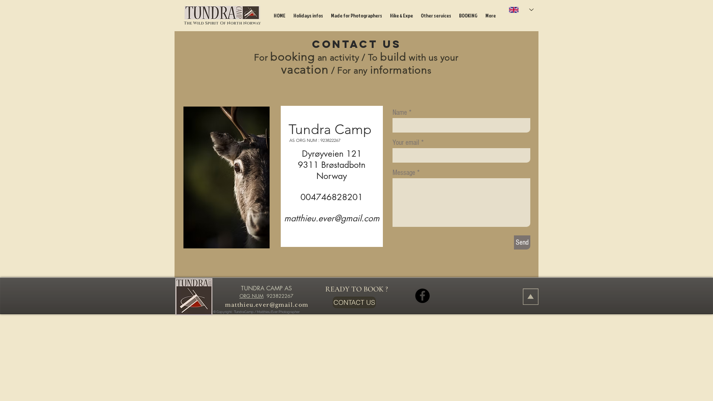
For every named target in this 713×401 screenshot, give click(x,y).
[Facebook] (422, 295)
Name (400, 112)
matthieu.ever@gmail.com (332, 218)
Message (404, 172)
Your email (406, 142)
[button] (308, 15)
